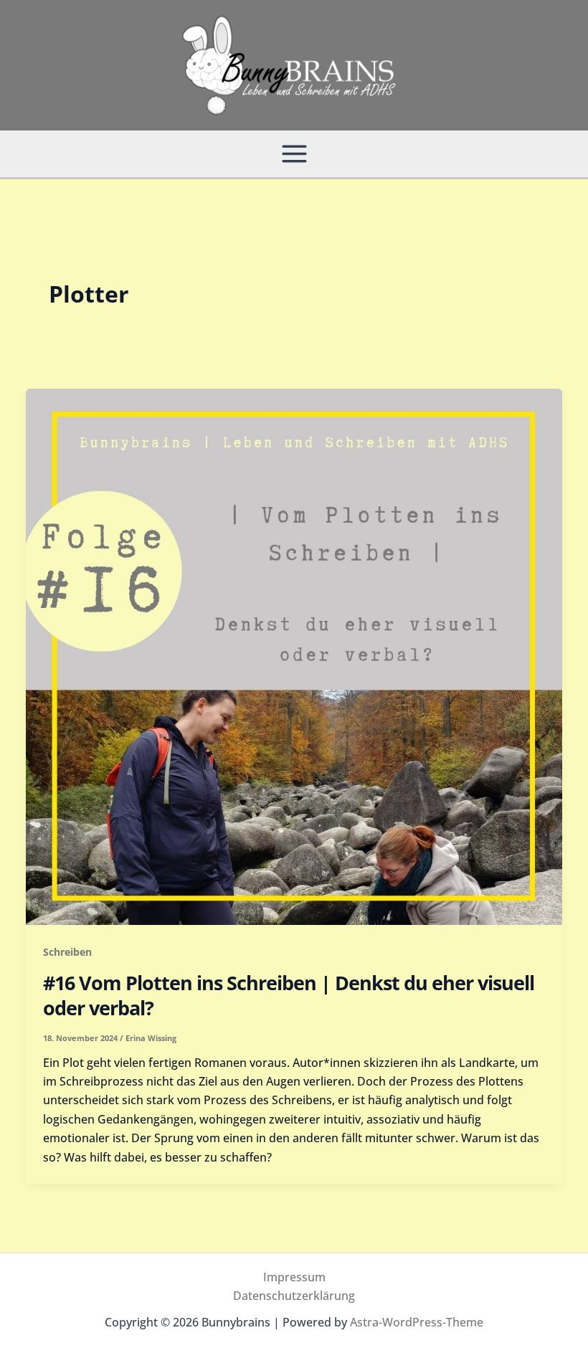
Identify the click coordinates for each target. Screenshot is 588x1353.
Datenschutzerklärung (294, 1296)
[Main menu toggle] (294, 153)
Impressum (294, 1277)
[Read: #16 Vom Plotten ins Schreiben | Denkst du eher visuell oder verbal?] (294, 655)
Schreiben (67, 952)
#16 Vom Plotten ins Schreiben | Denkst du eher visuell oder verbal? (288, 995)
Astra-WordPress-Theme (416, 1322)
